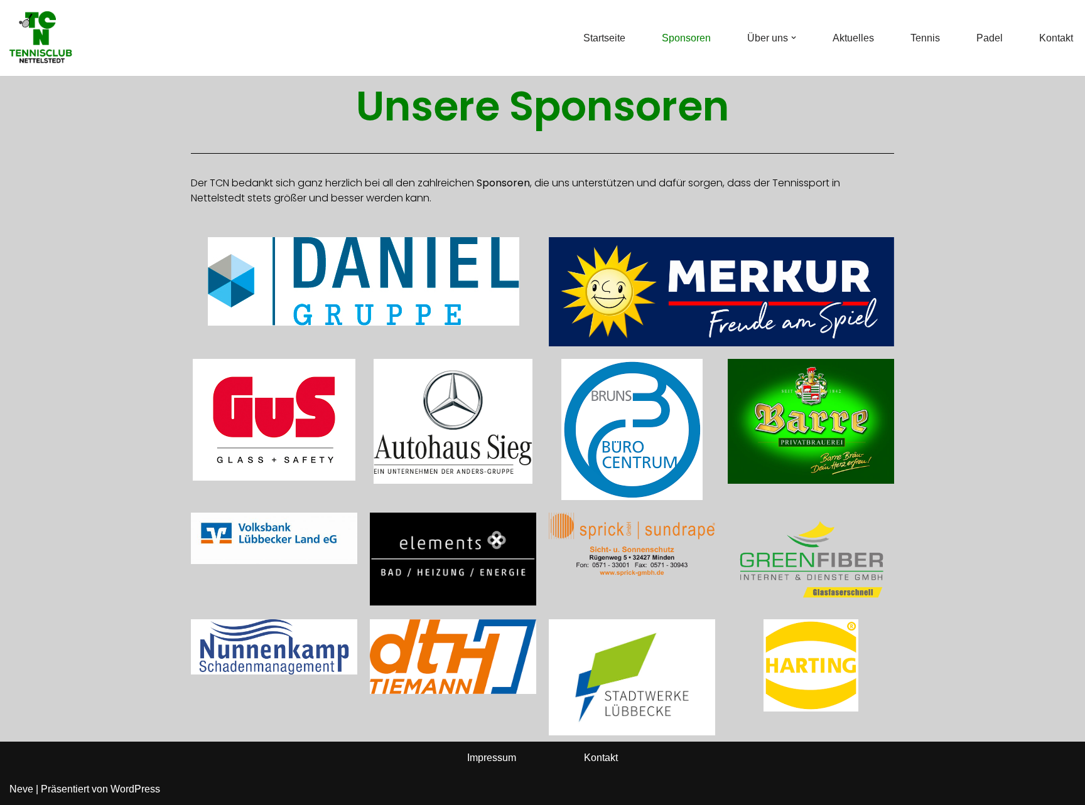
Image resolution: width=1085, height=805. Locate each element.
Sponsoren (686, 38)
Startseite (604, 38)
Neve (21, 789)
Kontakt (1056, 38)
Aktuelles (853, 38)
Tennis (925, 38)
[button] (793, 37)
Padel (989, 38)
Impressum (491, 757)
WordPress (135, 789)
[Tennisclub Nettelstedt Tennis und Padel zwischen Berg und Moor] (40, 38)
